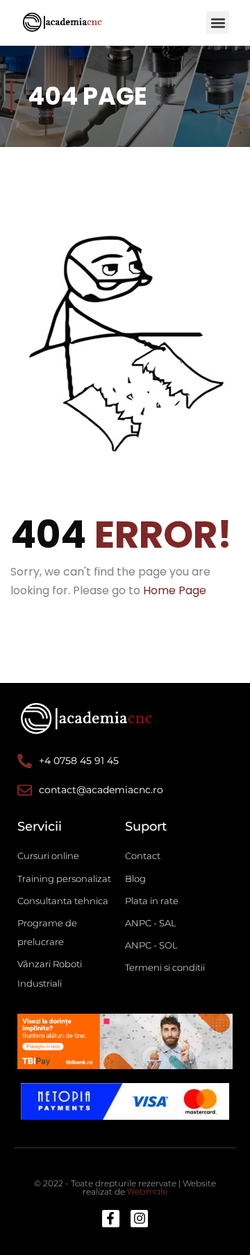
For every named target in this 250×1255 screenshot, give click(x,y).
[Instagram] (139, 1218)
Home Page (174, 590)
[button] (217, 22)
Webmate (147, 1191)
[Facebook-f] (110, 1218)
